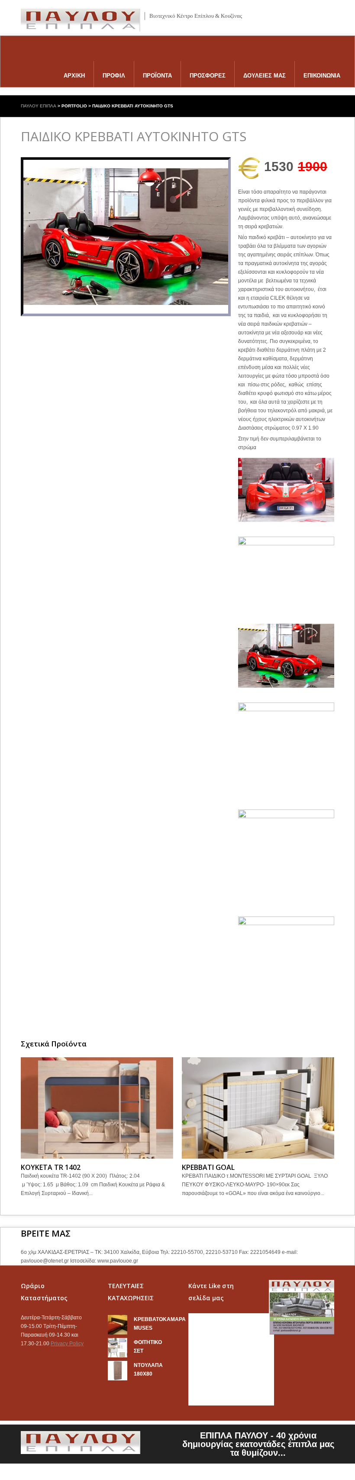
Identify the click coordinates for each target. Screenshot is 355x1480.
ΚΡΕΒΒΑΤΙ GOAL (208, 1167)
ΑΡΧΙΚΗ (74, 75)
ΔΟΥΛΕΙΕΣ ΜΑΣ (264, 75)
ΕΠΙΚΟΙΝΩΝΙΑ (321, 75)
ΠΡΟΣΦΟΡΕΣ (208, 75)
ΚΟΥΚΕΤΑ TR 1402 (51, 1167)
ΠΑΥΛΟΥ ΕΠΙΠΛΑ (38, 106)
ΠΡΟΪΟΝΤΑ (157, 75)
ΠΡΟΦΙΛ (114, 75)
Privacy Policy (67, 1344)
